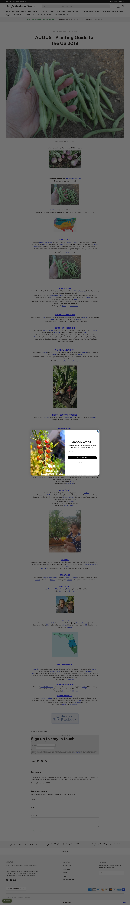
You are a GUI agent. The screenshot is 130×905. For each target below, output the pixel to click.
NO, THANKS (82, 463)
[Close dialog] (97, 431)
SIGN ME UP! (82, 457)
